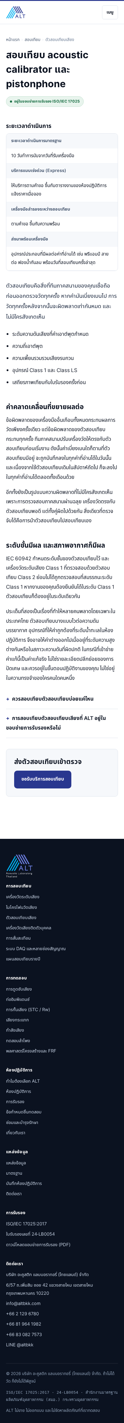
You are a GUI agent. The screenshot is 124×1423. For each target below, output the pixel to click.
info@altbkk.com (23, 1303)
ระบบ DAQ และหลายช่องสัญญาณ (36, 948)
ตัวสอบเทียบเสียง (21, 917)
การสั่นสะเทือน (18, 938)
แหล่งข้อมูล (16, 1163)
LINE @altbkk (19, 1345)
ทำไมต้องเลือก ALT (23, 1081)
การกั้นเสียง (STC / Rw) (28, 1009)
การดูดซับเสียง (19, 989)
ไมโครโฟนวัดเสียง (21, 907)
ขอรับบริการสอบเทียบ (42, 779)
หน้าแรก (13, 40)
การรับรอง (15, 1101)
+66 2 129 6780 (22, 1313)
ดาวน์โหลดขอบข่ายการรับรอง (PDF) (38, 1244)
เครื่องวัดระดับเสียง (22, 896)
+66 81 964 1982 (23, 1324)
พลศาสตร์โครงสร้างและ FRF (31, 1051)
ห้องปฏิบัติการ (18, 1091)
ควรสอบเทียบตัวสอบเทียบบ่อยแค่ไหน (53, 699)
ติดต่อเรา (14, 1193)
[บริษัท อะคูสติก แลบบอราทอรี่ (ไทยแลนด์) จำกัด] (15, 12)
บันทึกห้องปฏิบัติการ (24, 1183)
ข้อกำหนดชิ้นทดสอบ (24, 1112)
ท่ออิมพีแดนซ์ (17, 999)
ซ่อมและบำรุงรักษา (22, 1122)
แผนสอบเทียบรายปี (23, 959)
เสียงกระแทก (17, 1020)
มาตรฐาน (14, 1173)
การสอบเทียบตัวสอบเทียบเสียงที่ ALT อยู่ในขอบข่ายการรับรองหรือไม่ (56, 723)
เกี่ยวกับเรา (15, 1132)
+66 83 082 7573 (24, 1334)
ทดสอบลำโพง (18, 1040)
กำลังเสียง (15, 1030)
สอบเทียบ (32, 40)
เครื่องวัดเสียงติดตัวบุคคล (28, 928)
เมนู (110, 12)
